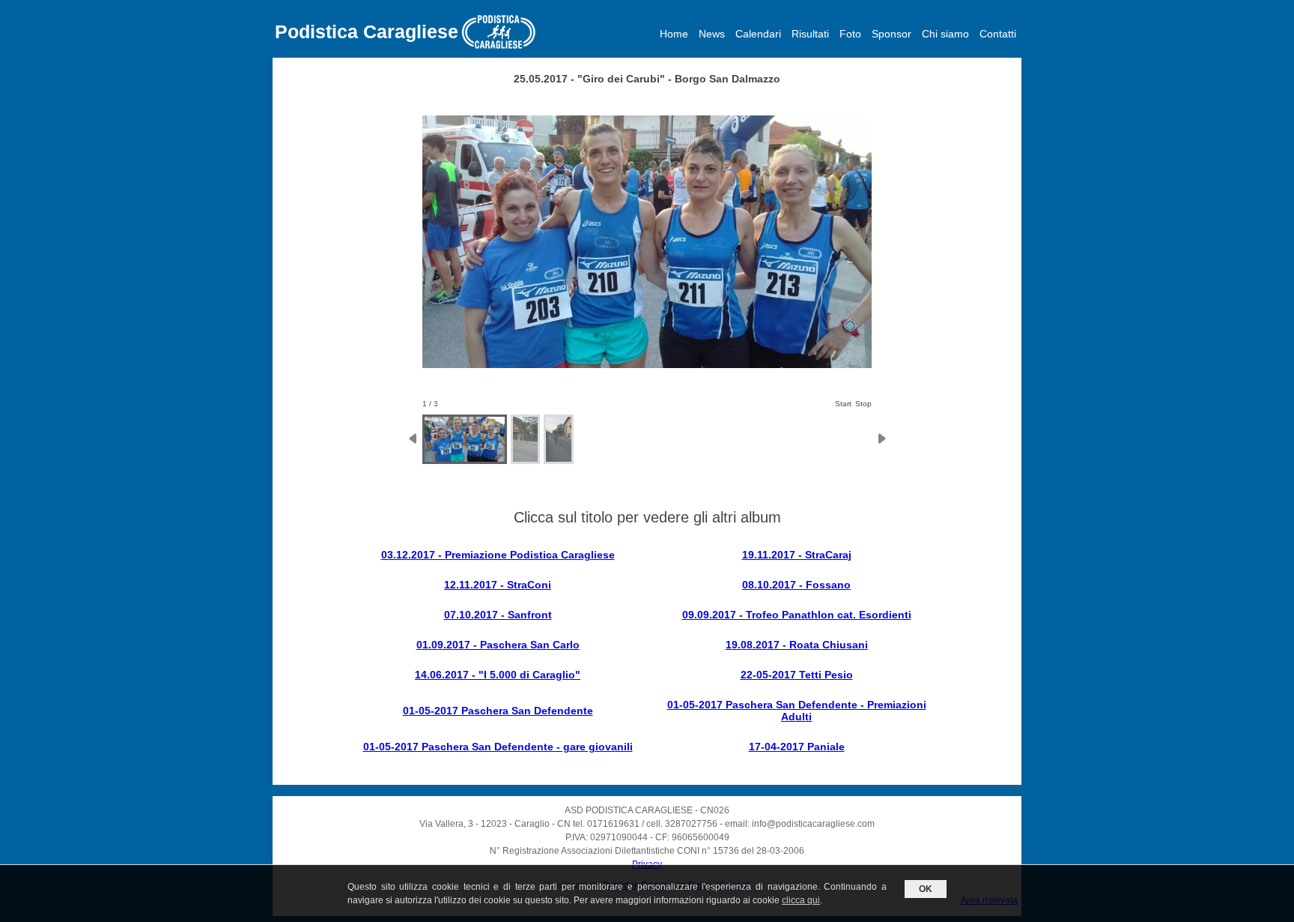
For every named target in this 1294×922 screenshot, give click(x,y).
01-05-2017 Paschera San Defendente (498, 711)
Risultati (810, 34)
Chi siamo (945, 34)
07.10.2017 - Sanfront (498, 615)
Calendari (758, 34)
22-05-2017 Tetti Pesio (797, 675)
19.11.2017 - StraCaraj (796, 555)
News (712, 34)
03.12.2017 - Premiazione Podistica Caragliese (498, 555)
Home (674, 34)
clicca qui (801, 900)
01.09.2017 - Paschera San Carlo (498, 645)
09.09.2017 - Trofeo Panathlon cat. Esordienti (796, 615)
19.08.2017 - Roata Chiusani (797, 645)
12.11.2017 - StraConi (497, 585)
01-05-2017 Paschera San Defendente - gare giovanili (498, 747)
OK (925, 889)
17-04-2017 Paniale (797, 747)
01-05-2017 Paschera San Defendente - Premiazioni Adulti (796, 711)
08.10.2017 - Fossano (796, 585)
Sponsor (891, 34)
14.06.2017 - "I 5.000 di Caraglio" (497, 675)
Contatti (997, 34)
